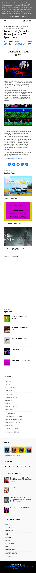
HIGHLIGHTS (9, 387)
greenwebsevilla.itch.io (16, 158)
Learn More (15, 17)
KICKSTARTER (9, 397)
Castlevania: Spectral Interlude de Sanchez (18, 146)
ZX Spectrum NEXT (11, 432)
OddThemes (19, 569)
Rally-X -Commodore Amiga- (19, 317)
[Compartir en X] (13, 164)
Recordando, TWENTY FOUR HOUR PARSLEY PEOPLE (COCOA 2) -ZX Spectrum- (20, 499)
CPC (6, 384)
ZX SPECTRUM (14, 26)
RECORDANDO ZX (20, 43)
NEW (6, 403)
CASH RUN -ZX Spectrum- (21, 360)
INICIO (17, 41)
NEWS (7, 410)
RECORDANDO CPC (11, 422)
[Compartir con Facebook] (9, 164)
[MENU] (5, 21)
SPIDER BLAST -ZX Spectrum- (19, 507)
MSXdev (7, 400)
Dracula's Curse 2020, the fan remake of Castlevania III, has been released (21, 479)
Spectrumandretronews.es (14, 567)
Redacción (5, 43)
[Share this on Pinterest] (18, 164)
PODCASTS (8, 413)
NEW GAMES (9, 407)
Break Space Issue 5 (16, 488)
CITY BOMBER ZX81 (19, 338)
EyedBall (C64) (17, 349)
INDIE (6, 391)
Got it (24, 17)
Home (5, 26)
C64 (6, 381)
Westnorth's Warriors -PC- (20, 328)
